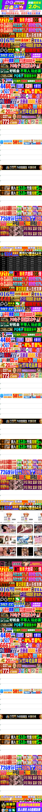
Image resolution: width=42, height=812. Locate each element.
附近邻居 (10, 261)
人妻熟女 (32, 259)
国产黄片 (10, 267)
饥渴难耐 (18, 261)
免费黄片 (25, 267)
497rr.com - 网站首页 (9, 16)
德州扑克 (25, 263)
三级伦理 (10, 259)
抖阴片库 (3, 267)
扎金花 (39, 263)
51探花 (25, 265)
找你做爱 (25, 261)
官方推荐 (3, 263)
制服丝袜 (39, 259)
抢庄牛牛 (18, 263)
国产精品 (10, 257)
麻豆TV (18, 265)
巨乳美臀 (25, 259)
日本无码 (25, 257)
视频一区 (3, 257)
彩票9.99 (32, 263)
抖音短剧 (10, 265)
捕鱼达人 (10, 263)
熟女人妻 (18, 267)
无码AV (3, 265)
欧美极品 (39, 257)
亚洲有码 (32, 257)
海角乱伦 (39, 267)
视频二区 (3, 259)
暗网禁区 (32, 267)
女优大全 (39, 265)
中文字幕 (18, 259)
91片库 (32, 265)
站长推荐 (3, 261)
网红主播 (18, 257)
